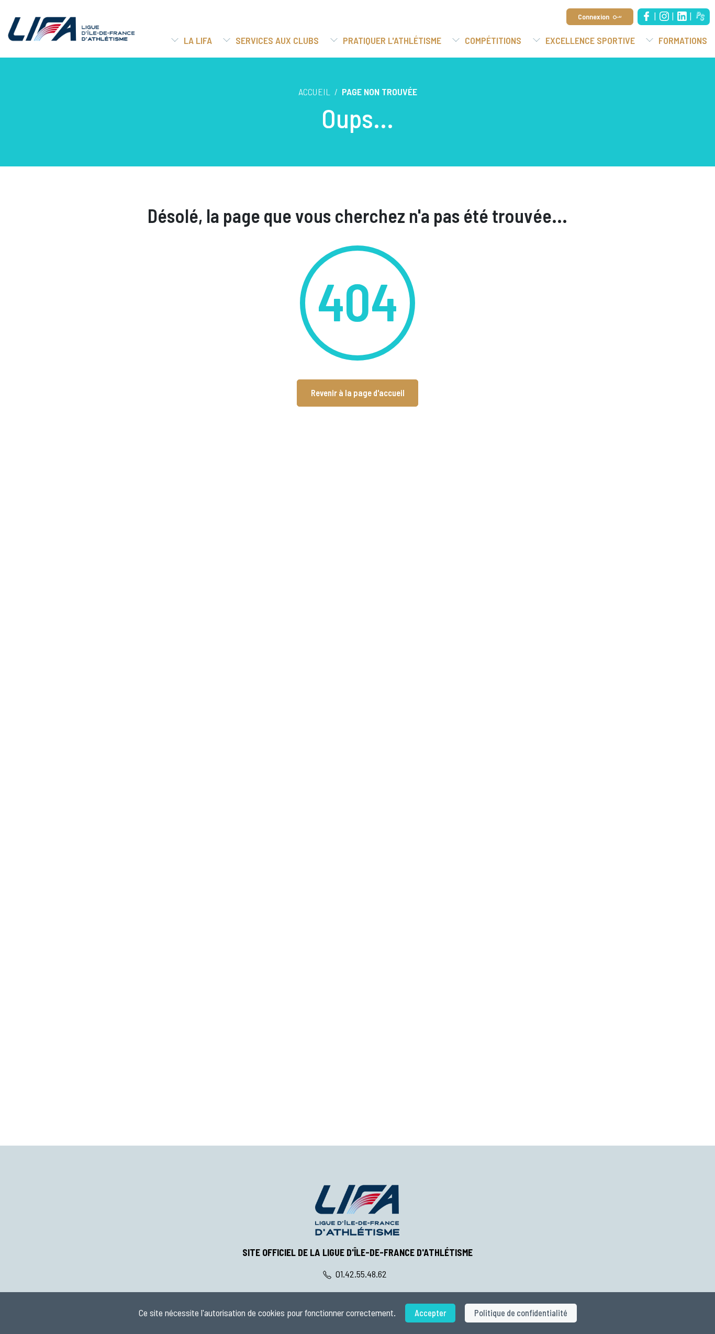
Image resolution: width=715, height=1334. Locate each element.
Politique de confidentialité (520, 1313)
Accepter (430, 1313)
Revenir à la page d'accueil (358, 393)
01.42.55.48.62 (360, 1274)
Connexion (593, 16)
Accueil (314, 91)
